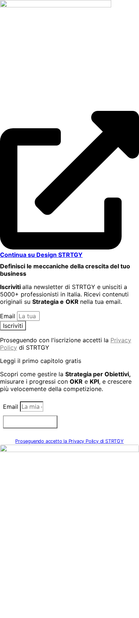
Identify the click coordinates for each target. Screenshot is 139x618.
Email (8, 316)
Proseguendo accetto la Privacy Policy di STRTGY (69, 441)
